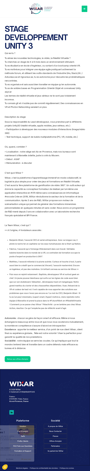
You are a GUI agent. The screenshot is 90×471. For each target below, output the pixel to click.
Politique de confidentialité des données (44, 468)
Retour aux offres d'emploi (17, 359)
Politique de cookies (67, 468)
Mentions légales (22, 468)
